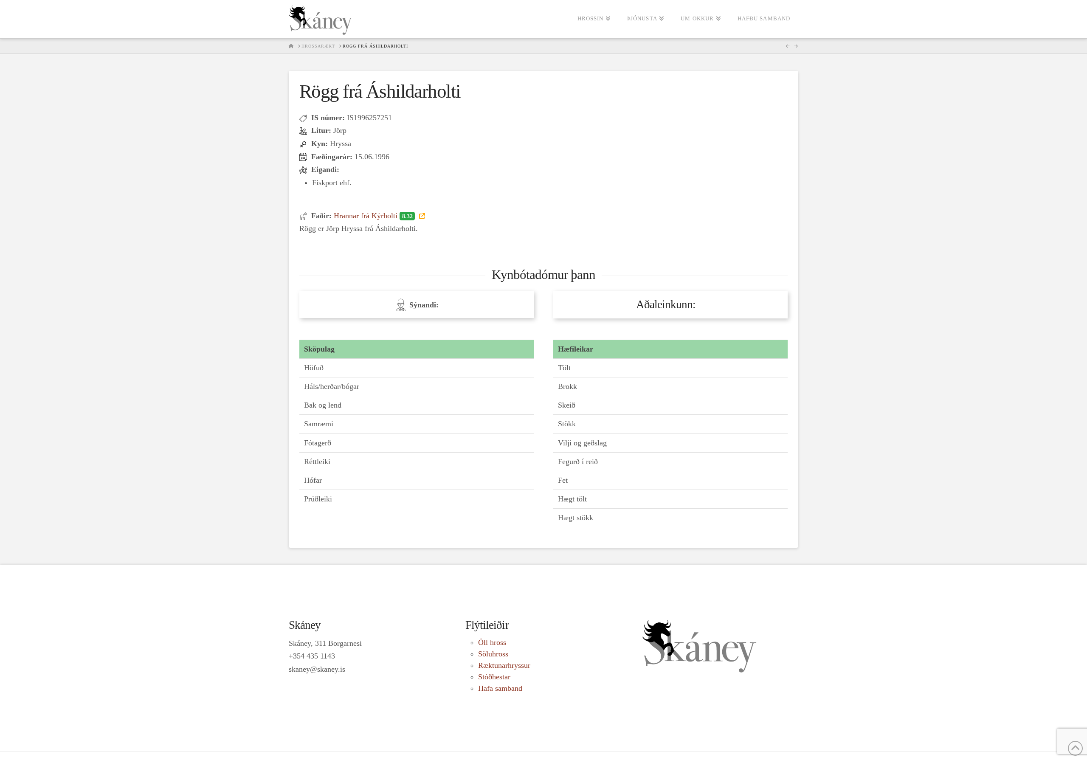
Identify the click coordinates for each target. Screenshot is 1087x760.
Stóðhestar (494, 677)
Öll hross (492, 642)
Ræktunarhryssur (504, 665)
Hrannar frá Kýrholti (373, 215)
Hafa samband (500, 688)
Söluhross (493, 654)
